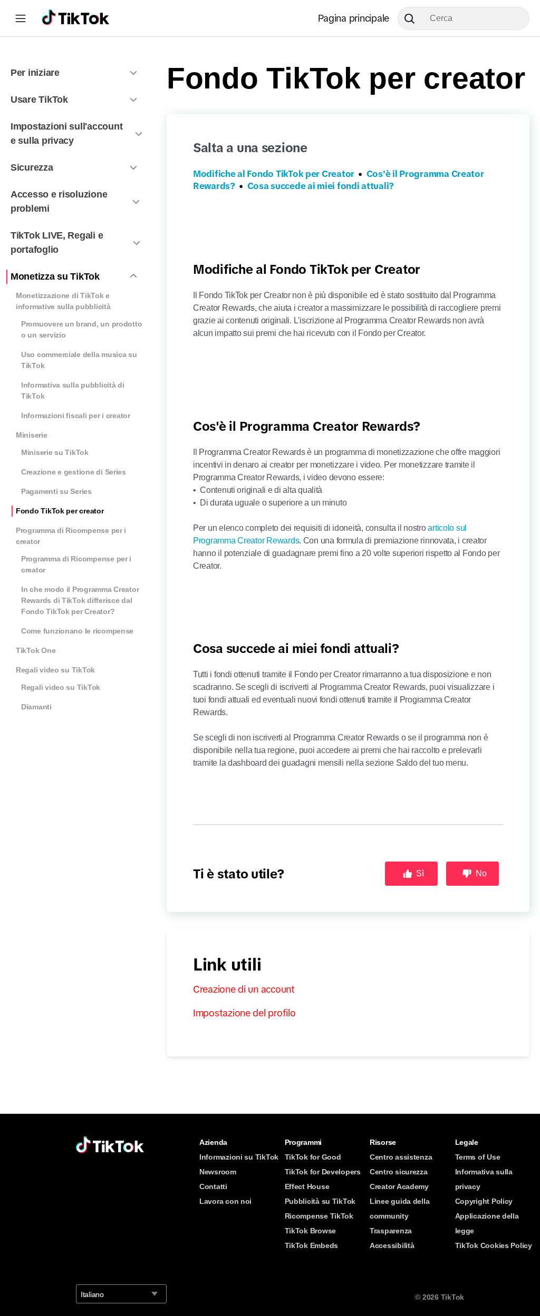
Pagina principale (353, 18)
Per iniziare (35, 72)
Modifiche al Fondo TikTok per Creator (273, 174)
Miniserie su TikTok (55, 452)
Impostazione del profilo (244, 1013)
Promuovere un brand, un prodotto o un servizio (81, 329)
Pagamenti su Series (56, 491)
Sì (420, 873)
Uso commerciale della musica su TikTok (79, 360)
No (481, 873)
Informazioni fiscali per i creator (75, 415)
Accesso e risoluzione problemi (59, 201)
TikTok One (35, 650)
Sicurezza (32, 167)
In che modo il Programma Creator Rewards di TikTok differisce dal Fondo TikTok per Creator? (80, 600)
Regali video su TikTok (55, 670)
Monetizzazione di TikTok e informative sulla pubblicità (63, 301)
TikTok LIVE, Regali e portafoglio (57, 242)
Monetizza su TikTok (55, 276)
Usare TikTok (39, 99)
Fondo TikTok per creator (60, 511)
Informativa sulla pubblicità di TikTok (72, 390)
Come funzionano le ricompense (77, 631)
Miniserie (31, 435)
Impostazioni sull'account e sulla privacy (66, 133)
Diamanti (36, 706)
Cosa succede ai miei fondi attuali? (320, 186)
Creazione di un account (244, 989)
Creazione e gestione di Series (73, 472)
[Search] (413, 18)
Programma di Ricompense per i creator (71, 536)
